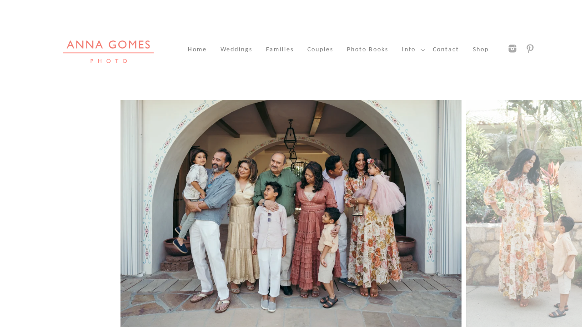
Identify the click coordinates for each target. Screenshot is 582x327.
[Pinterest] (530, 48)
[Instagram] (512, 48)
